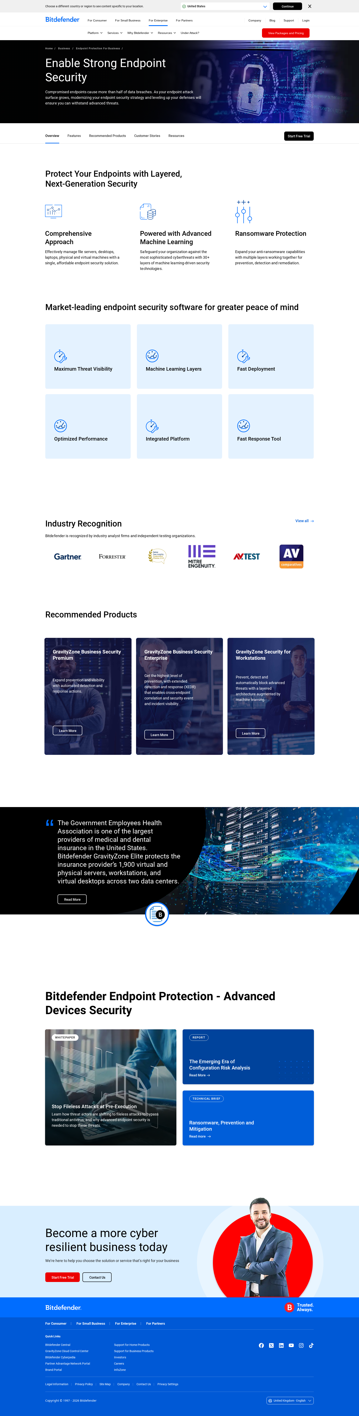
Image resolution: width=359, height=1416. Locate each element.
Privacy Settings (167, 1384)
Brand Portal (53, 1370)
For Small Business (90, 1323)
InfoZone (120, 1370)
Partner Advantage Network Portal (67, 1363)
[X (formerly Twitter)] (271, 1345)
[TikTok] (311, 1345)
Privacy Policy (84, 1384)
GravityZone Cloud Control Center (67, 1351)
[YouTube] (291, 1345)
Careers (119, 1363)
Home (49, 48)
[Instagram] (301, 1345)
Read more (248, 1118)
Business (64, 48)
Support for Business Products (134, 1351)
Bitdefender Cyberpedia (60, 1357)
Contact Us (143, 1384)
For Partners (155, 1323)
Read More (248, 1056)
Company (123, 1384)
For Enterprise (125, 1323)
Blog (272, 20)
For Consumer (55, 1323)
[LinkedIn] (281, 1345)
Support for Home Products (132, 1345)
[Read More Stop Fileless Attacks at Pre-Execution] (110, 1087)
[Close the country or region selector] (310, 6)
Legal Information (56, 1384)
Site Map (105, 1384)
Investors (120, 1357)
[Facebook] (261, 1345)
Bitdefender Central (57, 1345)
